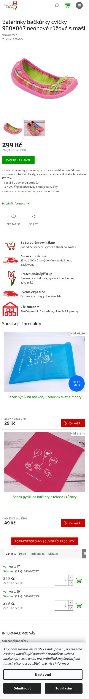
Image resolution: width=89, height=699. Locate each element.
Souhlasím (63, 688)
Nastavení (43, 674)
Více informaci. (59, 663)
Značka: (12, 39)
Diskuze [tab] (53, 554)
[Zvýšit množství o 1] (70, 577)
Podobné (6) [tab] (37, 554)
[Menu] (79, 5)
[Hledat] (56, 5)
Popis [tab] (23, 554)
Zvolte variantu (18, 160)
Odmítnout (22, 688)
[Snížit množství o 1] (70, 582)
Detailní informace (13, 203)
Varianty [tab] (11, 554)
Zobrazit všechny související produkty (45, 541)
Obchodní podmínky (15, 641)
